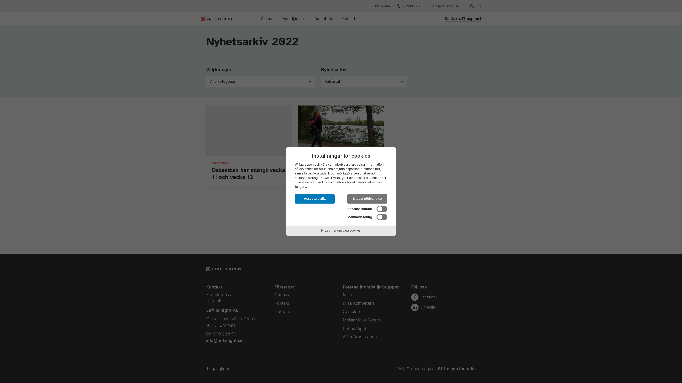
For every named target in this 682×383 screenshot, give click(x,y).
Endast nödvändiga (367, 198)
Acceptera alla (315, 198)
